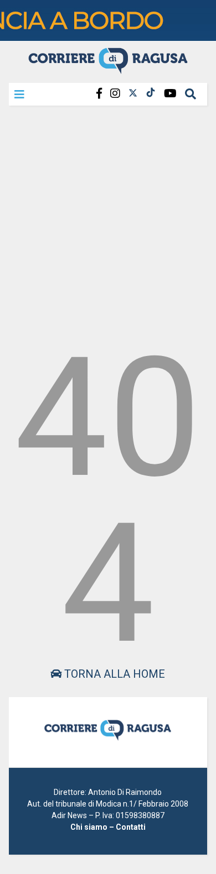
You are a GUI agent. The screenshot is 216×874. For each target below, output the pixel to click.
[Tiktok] (151, 93)
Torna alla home (113, 674)
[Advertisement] (108, 220)
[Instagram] (115, 93)
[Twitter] (132, 93)
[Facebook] (99, 93)
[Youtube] (170, 93)
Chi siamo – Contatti (108, 827)
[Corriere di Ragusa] (108, 69)
